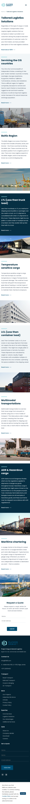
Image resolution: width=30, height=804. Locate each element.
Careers (5, 739)
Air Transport (7, 686)
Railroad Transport (9, 680)
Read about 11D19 (7, 50)
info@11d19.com (6, 661)
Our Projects (7, 694)
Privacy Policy (7, 702)
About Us (6, 731)
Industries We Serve (9, 697)
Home (3, 11)
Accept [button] (23, 793)
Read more (5, 103)
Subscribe (7, 768)
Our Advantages (8, 719)
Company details (8, 733)
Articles (5, 700)
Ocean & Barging (8, 683)
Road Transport (8, 678)
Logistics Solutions (8, 716)
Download (6, 736)
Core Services (7, 714)
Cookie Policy (7, 705)
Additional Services (9, 722)
